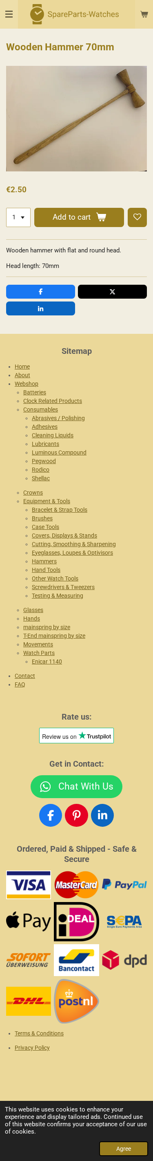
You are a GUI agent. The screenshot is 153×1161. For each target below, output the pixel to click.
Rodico (40, 469)
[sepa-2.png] (124, 921)
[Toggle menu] (9, 14)
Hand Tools (46, 570)
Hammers (44, 561)
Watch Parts (39, 653)
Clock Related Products (52, 401)
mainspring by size (46, 627)
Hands (31, 618)
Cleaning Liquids (52, 435)
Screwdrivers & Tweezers (63, 587)
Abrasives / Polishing (58, 418)
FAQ (20, 684)
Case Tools (45, 527)
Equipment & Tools (46, 501)
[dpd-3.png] (124, 960)
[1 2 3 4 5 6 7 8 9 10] (18, 217)
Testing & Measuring (57, 595)
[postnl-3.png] (76, 1001)
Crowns (33, 492)
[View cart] (144, 14)
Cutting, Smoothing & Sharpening (74, 544)
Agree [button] (123, 1148)
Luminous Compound (59, 452)
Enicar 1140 (47, 661)
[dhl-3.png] (29, 1001)
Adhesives (45, 426)
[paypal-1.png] (124, 884)
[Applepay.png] (29, 921)
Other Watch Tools (55, 578)
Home (22, 366)
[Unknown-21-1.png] (76, 960)
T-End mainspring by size (54, 635)
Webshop (26, 383)
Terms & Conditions (39, 1033)
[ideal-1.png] (76, 921)
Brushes (42, 518)
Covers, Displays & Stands (64, 535)
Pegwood (44, 461)
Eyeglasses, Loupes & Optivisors (72, 552)
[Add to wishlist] (137, 217)
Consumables (40, 409)
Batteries (34, 392)
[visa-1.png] (29, 884)
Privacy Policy (32, 1047)
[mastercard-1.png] (76, 884)
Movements (38, 644)
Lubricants (45, 444)
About (22, 375)
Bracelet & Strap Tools (59, 509)
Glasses (33, 610)
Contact (25, 676)
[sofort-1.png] (29, 960)
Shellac (41, 478)
